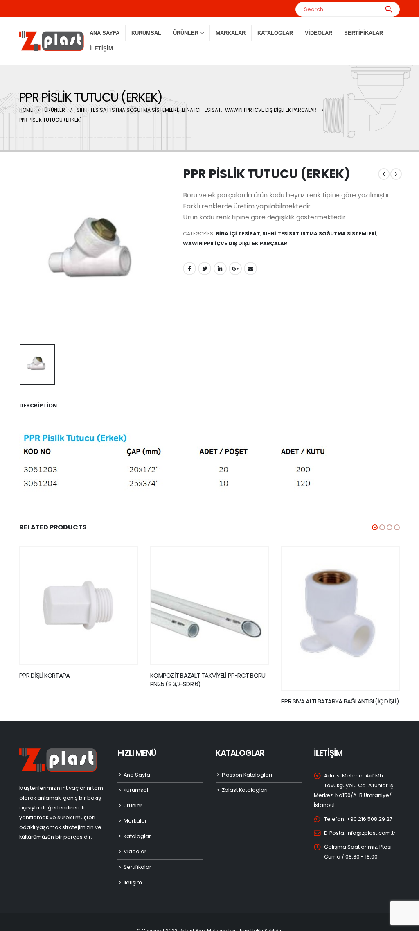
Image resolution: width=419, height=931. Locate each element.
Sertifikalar (363, 33)
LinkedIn (220, 268)
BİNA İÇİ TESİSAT (238, 233)
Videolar (318, 33)
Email (250, 268)
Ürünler (133, 805)
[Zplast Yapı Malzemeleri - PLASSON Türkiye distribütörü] (51, 41)
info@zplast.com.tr (371, 832)
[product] (78, 605)
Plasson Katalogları (247, 774)
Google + (235, 268)
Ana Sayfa (104, 33)
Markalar (231, 33)
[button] (374, 527)
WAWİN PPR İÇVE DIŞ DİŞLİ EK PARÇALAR (235, 243)
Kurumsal (146, 33)
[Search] (388, 9)
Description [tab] (38, 405)
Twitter (204, 268)
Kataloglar (275, 33)
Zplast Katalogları (245, 789)
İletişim (101, 48)
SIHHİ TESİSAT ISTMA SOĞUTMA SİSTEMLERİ (319, 233)
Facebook (189, 268)
